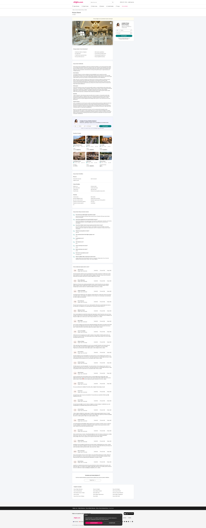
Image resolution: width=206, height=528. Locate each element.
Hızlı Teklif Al (125, 6)
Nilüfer (85, 9)
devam (98, 276)
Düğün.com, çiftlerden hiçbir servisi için (92, 128)
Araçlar (118, 6)
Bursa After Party (96, 492)
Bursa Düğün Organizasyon (98, 494)
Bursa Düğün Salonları (97, 490)
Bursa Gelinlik (76, 494)
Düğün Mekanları (76, 6)
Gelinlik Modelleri (110, 6)
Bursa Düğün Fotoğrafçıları (118, 494)
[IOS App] (129, 513)
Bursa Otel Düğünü (116, 489)
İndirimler (102, 6)
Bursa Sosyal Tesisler (117, 490)
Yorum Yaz (92, 480)
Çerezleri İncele (112, 522)
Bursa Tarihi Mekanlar (78, 490)
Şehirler (124, 517)
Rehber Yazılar (94, 6)
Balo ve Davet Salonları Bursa (102, 508)
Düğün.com (75, 508)
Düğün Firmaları (85, 6)
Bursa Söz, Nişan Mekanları (118, 492)
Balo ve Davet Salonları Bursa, (78, 9)
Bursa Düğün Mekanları (78, 489)
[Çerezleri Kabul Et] (121, 515)
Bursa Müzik (95, 496)
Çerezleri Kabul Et (93, 522)
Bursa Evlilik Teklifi (116, 496)
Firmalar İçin (132, 2)
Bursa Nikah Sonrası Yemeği (79, 492)
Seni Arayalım (105, 126)
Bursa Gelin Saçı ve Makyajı (79, 496)
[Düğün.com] (78, 2)
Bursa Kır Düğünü (96, 489)
